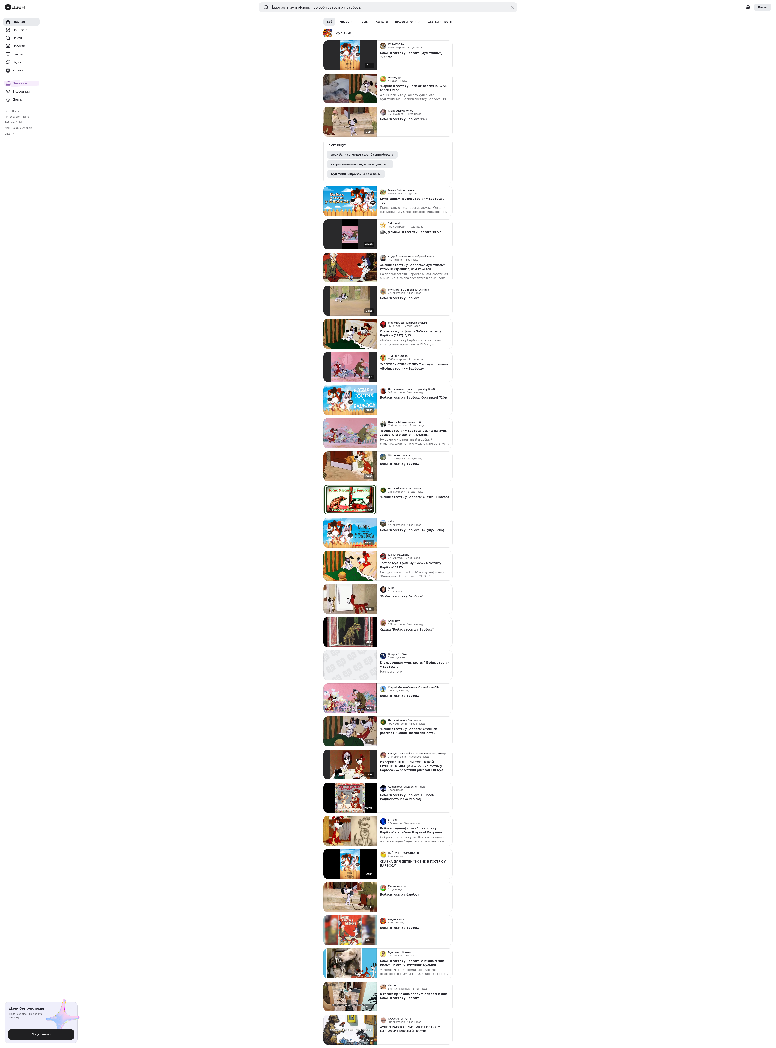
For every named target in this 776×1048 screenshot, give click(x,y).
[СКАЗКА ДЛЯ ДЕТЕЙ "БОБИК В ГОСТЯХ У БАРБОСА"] (350, 864)
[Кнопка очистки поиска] (512, 7)
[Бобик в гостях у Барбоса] (350, 301)
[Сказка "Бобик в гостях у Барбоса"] (350, 632)
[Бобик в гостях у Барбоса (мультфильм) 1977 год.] (350, 55)
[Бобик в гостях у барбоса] (350, 897)
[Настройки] (747, 7)
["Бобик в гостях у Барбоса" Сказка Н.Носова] (350, 500)
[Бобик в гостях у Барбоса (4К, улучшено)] (350, 533)
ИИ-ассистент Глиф (17, 116)
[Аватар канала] (383, 46)
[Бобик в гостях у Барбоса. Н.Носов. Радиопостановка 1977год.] (350, 798)
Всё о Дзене (12, 111)
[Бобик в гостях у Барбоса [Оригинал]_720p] (350, 400)
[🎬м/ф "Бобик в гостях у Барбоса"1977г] (350, 234)
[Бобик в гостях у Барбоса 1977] (350, 122)
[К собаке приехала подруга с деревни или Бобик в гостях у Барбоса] (350, 997)
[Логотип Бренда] (8, 7)
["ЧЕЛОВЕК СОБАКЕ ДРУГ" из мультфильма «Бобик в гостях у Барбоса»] (350, 367)
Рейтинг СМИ (13, 122)
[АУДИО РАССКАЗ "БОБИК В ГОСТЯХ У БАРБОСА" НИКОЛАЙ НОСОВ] (350, 1030)
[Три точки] (449, 46)
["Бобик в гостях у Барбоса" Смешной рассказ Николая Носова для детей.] (350, 731)
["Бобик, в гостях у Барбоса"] (350, 599)
